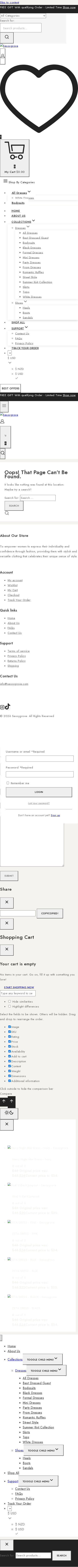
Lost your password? (39, 803)
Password (19, 767)
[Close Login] (7, 924)
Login (39, 792)
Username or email (25, 752)
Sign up (55, 815)
